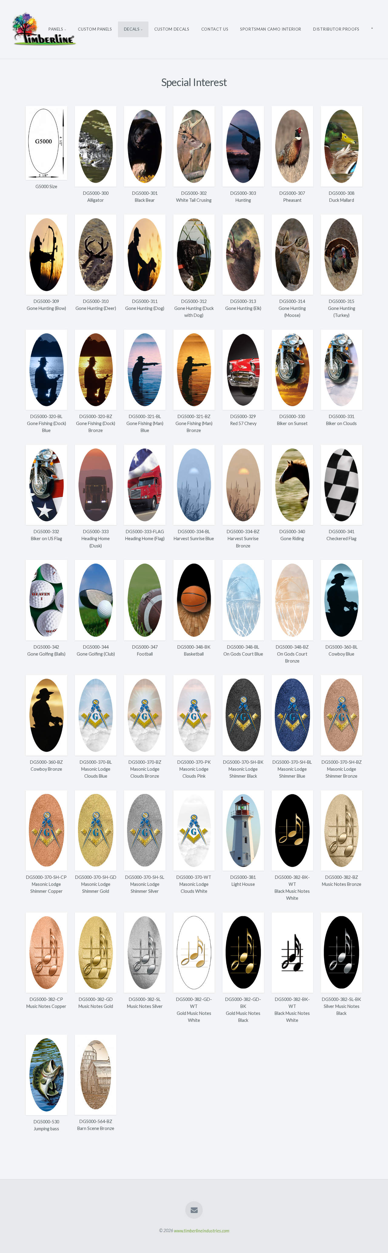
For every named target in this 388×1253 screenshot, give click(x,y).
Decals (132, 29)
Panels (55, 29)
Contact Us (215, 29)
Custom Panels (95, 29)
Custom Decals (171, 29)
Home (30, 29)
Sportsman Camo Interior (270, 29)
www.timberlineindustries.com (201, 1230)
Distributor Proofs (336, 29)
